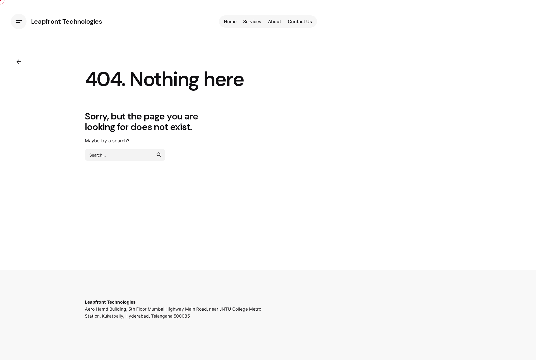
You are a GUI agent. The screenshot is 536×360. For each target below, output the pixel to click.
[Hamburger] (19, 21)
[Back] (19, 61)
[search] (159, 155)
